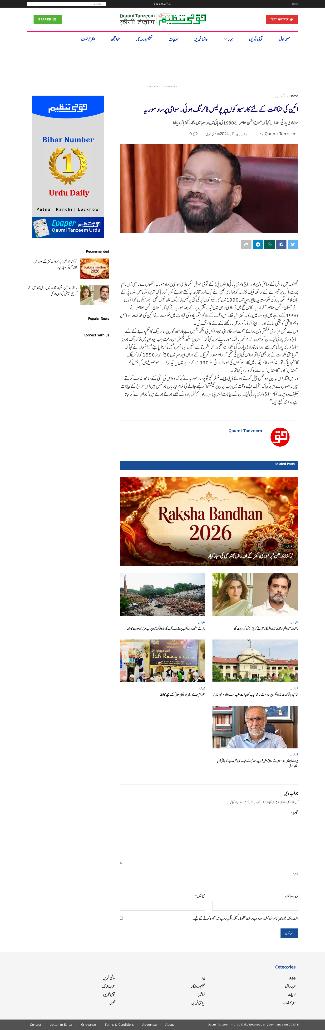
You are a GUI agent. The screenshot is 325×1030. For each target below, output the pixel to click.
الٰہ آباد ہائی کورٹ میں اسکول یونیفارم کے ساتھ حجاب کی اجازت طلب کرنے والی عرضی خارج (255, 694)
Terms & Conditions (119, 1024)
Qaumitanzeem (277, 1024)
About (169, 1024)
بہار (230, 39)
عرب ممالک (108, 986)
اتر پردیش (290, 986)
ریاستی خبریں (198, 1003)
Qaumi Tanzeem (281, 133)
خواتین (115, 39)
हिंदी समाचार (280, 19)
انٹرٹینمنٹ (88, 39)
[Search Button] (30, 3)
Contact (35, 1024)
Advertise (149, 1024)
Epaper (45, 19)
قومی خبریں (256, 39)
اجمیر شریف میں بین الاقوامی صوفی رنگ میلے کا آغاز (182, 694)
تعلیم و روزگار (144, 39)
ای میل (200, 896)
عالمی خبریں (201, 39)
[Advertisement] (162, 63)
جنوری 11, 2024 (234, 133)
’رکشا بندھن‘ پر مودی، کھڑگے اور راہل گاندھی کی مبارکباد (250, 556)
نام (295, 873)
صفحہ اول (284, 39)
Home (295, 4)
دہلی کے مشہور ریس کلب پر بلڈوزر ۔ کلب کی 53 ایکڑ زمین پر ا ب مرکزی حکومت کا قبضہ (166, 628)
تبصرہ (294, 812)
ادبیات (173, 39)
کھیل (112, 1003)
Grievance (88, 1024)
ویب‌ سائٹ (291, 896)
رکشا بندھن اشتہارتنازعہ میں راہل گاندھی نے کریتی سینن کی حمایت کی (266, 628)
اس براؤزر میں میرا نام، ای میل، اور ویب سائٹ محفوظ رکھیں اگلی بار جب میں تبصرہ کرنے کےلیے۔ (245, 918)
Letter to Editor (61, 1024)
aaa (292, 978)
